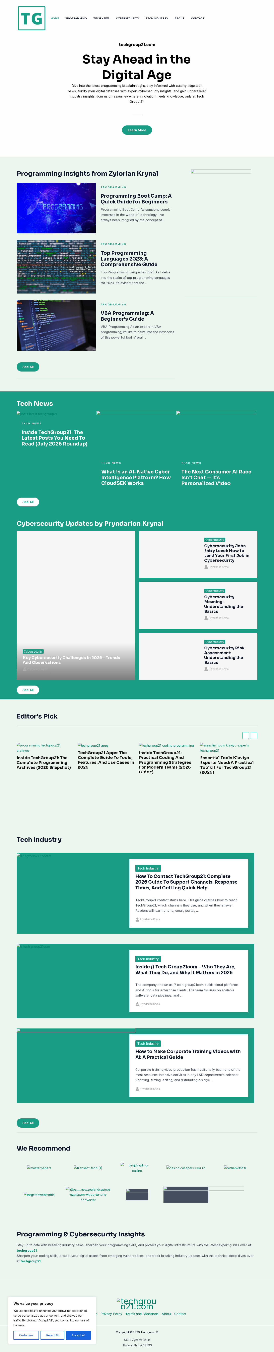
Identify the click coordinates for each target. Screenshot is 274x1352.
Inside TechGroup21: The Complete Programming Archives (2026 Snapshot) (44, 763)
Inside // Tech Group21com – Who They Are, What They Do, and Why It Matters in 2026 (185, 969)
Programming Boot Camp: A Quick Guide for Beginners (136, 199)
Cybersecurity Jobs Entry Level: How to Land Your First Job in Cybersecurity (226, 553)
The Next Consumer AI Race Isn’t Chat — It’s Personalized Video (216, 478)
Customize (26, 1335)
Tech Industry (157, 18)
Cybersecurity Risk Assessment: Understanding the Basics (224, 655)
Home (55, 18)
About (180, 18)
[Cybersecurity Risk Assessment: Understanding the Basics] (168, 656)
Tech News (101, 18)
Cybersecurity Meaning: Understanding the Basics (223, 604)
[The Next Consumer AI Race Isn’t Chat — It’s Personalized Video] (216, 433)
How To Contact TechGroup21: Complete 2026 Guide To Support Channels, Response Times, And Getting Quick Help (186, 882)
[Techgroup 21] (32, 18)
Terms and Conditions (141, 1314)
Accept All (78, 1335)
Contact (198, 18)
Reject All (52, 1335)
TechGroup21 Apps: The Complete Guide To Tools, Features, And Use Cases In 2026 (106, 760)
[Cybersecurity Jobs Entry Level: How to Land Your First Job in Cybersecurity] (168, 554)
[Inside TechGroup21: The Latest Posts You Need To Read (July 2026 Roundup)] (37, 414)
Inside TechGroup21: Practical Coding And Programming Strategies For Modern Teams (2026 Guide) (165, 762)
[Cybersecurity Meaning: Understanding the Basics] (168, 605)
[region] (52, 1320)
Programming (76, 18)
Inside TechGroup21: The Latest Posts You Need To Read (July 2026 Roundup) (54, 438)
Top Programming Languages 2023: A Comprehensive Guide (129, 259)
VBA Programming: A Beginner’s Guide (127, 316)
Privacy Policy (111, 1314)
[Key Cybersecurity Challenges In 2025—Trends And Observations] (76, 605)
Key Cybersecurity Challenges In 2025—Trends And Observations (71, 660)
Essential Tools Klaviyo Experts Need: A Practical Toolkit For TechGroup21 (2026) (227, 765)
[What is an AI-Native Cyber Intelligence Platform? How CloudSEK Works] (136, 433)
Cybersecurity (127, 18)
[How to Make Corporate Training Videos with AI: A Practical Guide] (76, 1061)
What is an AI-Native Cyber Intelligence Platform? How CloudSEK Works (136, 478)
